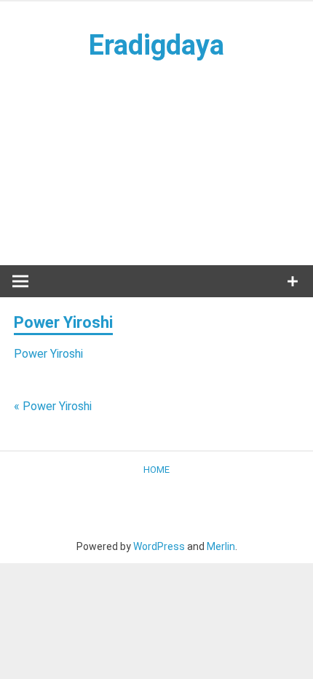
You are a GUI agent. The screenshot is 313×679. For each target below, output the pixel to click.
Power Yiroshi (48, 354)
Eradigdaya (156, 45)
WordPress (159, 546)
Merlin (221, 546)
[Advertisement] (156, 163)
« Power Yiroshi (53, 406)
